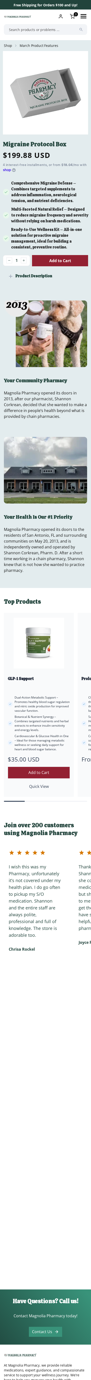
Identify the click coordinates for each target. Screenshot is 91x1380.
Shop (8, 45)
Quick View (39, 786)
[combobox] (45, 29)
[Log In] (61, 16)
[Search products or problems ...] (81, 29)
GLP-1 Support (21, 678)
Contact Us (42, 1331)
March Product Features (39, 45)
